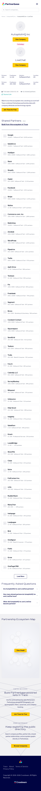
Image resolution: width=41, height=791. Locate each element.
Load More (20, 576)
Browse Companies (20, 746)
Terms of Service (21, 766)
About (11, 766)
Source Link (7, 94)
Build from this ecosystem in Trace (15, 124)
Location (35, 75)
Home (3, 16)
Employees (13, 75)
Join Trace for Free (10, 110)
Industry (21, 75)
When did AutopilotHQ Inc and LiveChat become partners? (17, 602)
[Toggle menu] (37, 4)
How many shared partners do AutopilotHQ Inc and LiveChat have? (19, 595)
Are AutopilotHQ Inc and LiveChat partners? (18, 589)
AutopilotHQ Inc (11, 16)
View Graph (21, 650)
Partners (4, 75)
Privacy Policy (8, 769)
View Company (20, 39)
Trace (5, 766)
